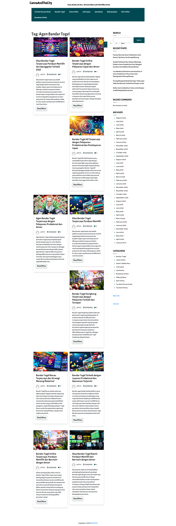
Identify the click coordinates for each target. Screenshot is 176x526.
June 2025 (120, 166)
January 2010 (121, 243)
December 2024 (122, 187)
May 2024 (119, 212)
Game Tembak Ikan (123, 263)
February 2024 (121, 222)
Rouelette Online (41, 18)
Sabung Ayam (112, 12)
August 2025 (121, 160)
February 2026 (121, 139)
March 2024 (120, 218)
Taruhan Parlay (122, 288)
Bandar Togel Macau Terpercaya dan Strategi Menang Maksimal (48, 378)
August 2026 (121, 118)
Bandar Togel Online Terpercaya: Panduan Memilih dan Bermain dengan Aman (46, 458)
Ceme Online (73, 12)
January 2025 (121, 184)
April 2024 (120, 215)
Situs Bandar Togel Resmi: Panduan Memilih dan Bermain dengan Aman (85, 456)
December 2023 (122, 229)
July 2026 (119, 121)
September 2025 (122, 156)
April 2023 (120, 239)
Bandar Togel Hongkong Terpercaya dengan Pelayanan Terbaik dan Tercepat (84, 298)
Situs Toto (116, 296)
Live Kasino (99, 12)
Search (117, 33)
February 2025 (121, 180)
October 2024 (121, 194)
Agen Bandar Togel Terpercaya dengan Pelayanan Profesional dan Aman (49, 223)
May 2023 (119, 236)
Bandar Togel (60, 12)
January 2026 (121, 142)
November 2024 (122, 191)
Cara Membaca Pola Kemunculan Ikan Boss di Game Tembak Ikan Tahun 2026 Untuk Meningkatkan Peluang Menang (127, 73)
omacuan (116, 304)
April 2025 (120, 173)
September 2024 (122, 198)
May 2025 (119, 170)
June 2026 (120, 125)
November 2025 (122, 149)
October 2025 (121, 153)
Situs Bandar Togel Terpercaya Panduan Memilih (86, 220)
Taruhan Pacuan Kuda (43, 12)
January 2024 (121, 225)
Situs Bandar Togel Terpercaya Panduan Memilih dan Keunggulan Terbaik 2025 (50, 65)
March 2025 (120, 177)
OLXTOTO (94, 523)
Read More (41, 108)
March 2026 (120, 135)
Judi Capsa (86, 12)
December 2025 (122, 146)
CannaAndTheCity (41, 3)
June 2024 (120, 208)
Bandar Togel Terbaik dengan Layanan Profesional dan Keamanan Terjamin (86, 378)
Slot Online (125, 12)
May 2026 (120, 128)
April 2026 (120, 132)
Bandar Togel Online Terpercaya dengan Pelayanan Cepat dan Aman (85, 63)
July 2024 (119, 205)
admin (42, 74)
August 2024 (121, 201)
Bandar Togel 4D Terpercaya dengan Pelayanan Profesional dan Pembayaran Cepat (86, 144)
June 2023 (120, 232)
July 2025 (119, 163)
